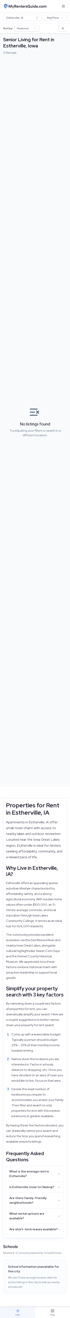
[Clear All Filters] (63, 28)
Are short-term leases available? (33, 1229)
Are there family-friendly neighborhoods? (28, 1200)
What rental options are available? (26, 1216)
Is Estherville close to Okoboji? (31, 1187)
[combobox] (22, 18)
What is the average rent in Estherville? (29, 1173)
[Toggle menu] (63, 6)
